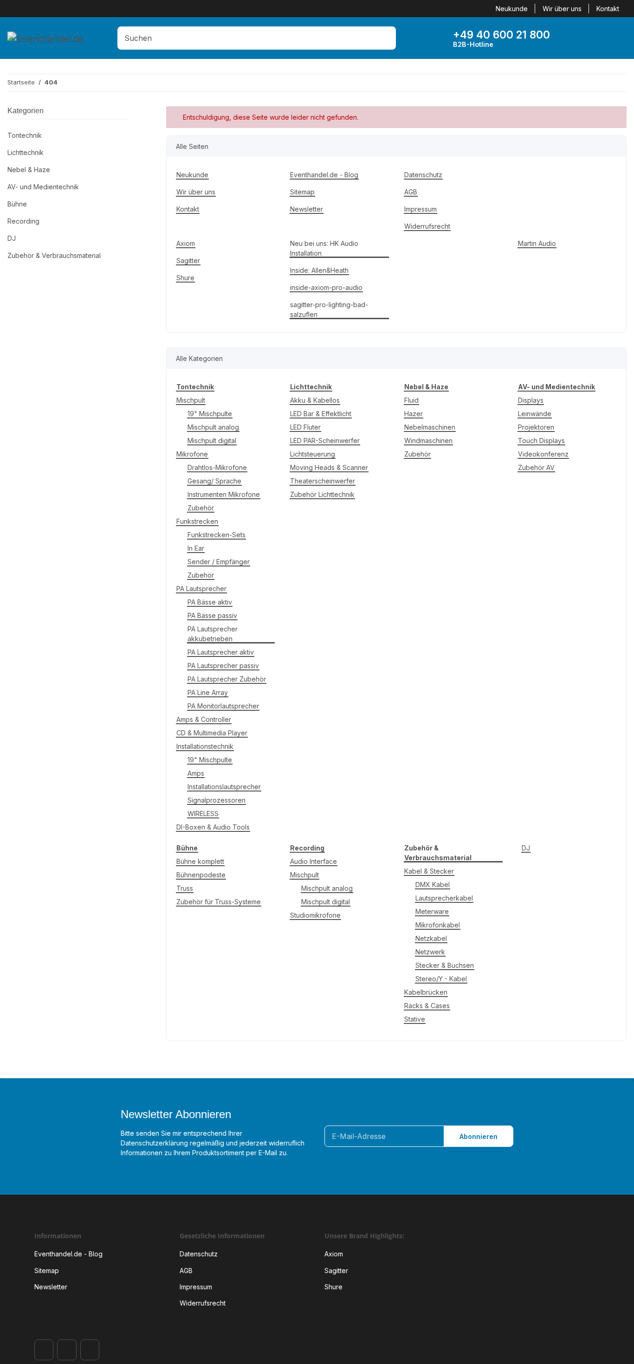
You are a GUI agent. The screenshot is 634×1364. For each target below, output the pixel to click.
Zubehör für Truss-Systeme (218, 902)
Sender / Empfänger (219, 562)
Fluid (411, 400)
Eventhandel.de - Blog (324, 175)
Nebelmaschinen (429, 427)
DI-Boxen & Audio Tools (213, 827)
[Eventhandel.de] (45, 38)
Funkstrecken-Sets (217, 535)
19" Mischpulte (210, 414)
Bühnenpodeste (201, 875)
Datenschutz (423, 175)
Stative (414, 1019)
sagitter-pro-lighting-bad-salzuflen (329, 309)
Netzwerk (430, 952)
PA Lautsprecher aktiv (221, 652)
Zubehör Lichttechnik (322, 494)
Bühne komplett (200, 861)
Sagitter (188, 260)
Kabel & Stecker (429, 871)
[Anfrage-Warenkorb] (603, 38)
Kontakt (607, 9)
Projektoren (536, 427)
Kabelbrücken (425, 992)
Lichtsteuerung (312, 454)
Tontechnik (24, 135)
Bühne (17, 204)
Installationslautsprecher (224, 787)
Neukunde (512, 9)
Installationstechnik (204, 746)
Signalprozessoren (217, 800)
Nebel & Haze (28, 170)
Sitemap (302, 192)
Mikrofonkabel (437, 925)
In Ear (196, 548)
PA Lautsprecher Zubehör (227, 679)
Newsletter (306, 209)
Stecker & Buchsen (444, 965)
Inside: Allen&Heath (319, 270)
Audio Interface (313, 861)
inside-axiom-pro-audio (326, 287)
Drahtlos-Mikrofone (217, 467)
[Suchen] (386, 38)
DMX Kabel (432, 884)
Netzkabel (431, 938)
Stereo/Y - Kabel (441, 979)
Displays (530, 400)
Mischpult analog (213, 427)
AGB (410, 192)
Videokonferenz (543, 454)
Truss (184, 888)
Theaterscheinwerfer (322, 481)
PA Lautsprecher (201, 588)
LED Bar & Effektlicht (320, 414)
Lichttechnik (25, 152)
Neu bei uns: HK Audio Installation (324, 248)
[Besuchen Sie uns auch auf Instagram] (66, 1349)
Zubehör (201, 508)
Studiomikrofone (315, 915)
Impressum (420, 209)
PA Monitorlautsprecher (223, 706)
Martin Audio (537, 243)
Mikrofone (192, 454)
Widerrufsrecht (427, 226)
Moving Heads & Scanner (329, 467)
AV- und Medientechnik (43, 187)
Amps (196, 773)
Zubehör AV (536, 467)
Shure (185, 278)
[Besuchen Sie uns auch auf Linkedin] (89, 1349)
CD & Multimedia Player (211, 733)
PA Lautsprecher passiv (223, 665)
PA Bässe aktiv (210, 602)
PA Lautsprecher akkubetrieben (213, 634)
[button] (574, 38)
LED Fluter (305, 427)
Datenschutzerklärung (154, 1143)
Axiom (185, 243)
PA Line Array (208, 692)
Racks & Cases (427, 1006)
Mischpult (190, 400)
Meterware (432, 911)
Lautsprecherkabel (444, 898)
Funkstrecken (197, 521)
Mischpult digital (212, 440)
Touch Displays (541, 440)
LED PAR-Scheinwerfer (325, 440)
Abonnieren (478, 1136)
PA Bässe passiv (212, 615)
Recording (23, 221)
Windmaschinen (428, 440)
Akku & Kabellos (315, 400)
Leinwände (534, 414)
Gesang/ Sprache (214, 481)
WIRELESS (203, 813)
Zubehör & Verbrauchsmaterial (54, 255)
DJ (526, 848)
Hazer (413, 414)
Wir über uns (562, 9)
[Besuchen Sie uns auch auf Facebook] (43, 1349)
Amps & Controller (203, 719)
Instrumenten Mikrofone (224, 494)
